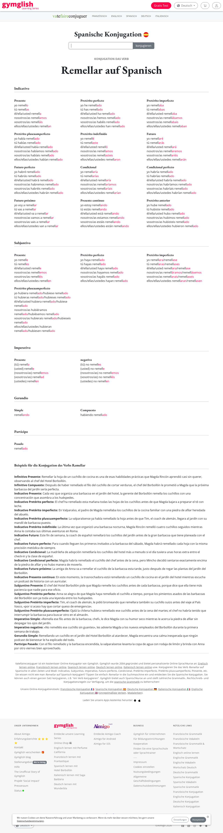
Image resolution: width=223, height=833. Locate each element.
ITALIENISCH (161, 16)
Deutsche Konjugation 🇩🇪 (142, 689)
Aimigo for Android (105, 738)
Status (18, 790)
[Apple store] (139, 700)
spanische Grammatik (127, 681)
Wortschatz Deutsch (185, 767)
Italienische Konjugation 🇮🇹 (174, 689)
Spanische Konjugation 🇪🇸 (110, 689)
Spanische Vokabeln (185, 782)
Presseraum (21, 785)
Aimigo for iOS (102, 743)
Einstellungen (180, 819)
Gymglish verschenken (27, 752)
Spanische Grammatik (186, 787)
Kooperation (140, 743)
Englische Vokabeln (184, 762)
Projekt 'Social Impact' (27, 780)
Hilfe (17, 767)
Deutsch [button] (186, 5)
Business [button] (138, 725)
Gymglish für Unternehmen (149, 734)
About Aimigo (22, 734)
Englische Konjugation (186, 796)
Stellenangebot (29, 762)
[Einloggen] (216, 5)
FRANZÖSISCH (99, 16)
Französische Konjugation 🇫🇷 (77, 689)
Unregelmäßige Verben (112, 692)
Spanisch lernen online (81, 667)
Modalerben (135, 692)
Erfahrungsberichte (25, 738)
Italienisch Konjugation (186, 806)
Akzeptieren (198, 819)
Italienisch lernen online (138, 667)
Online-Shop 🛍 (63, 743)
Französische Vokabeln (186, 738)
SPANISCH (131, 16)
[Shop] (205, 5)
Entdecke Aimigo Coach (107, 734)
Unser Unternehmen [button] (26, 725)
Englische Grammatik (185, 757)
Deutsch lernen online (109, 667)
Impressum (140, 762)
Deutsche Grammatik (185, 772)
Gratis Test (161, 5)
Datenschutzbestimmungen (30, 820)
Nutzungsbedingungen (146, 771)
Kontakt (18, 747)
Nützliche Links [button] (182, 725)
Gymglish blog (22, 757)
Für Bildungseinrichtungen (149, 738)
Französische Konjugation (188, 791)
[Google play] (135, 700)
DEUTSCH (146, 16)
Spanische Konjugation (186, 777)
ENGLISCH (116, 16)
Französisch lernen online (51, 667)
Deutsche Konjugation (186, 801)
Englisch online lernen (186, 752)
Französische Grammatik (187, 734)
